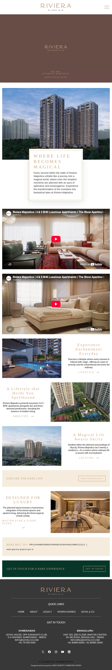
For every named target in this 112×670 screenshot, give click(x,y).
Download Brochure (92, 478)
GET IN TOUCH (94, 569)
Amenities (21, 416)
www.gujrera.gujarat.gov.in (20, 549)
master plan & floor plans (19, 522)
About (34, 612)
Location (86, 458)
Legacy (47, 612)
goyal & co (87, 612)
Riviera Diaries (67, 612)
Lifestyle (86, 372)
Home (21, 612)
